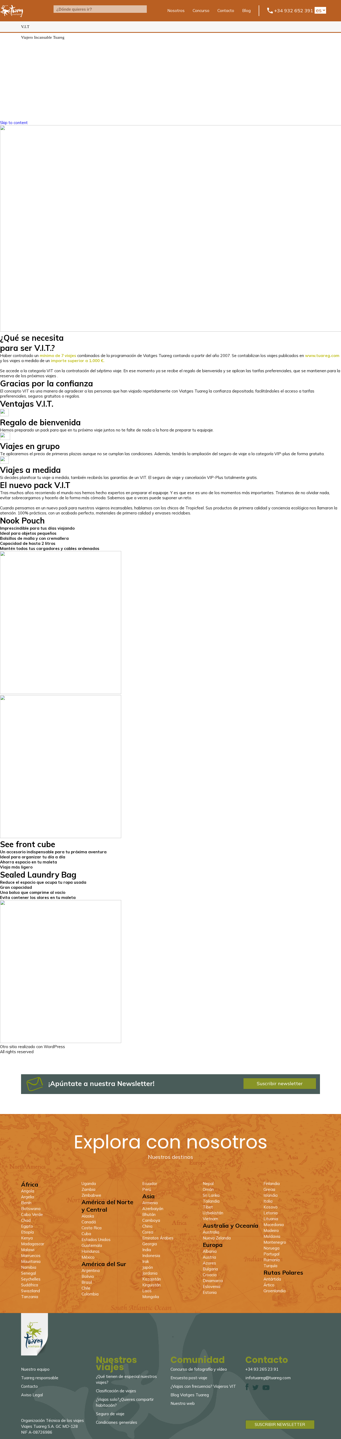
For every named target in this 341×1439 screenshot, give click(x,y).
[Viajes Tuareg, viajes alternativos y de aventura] (11, 20)
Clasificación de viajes (116, 1390)
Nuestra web (182, 1403)
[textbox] (100, 9)
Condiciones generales (116, 1422)
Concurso (201, 10)
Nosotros (176, 10)
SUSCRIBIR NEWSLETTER (280, 1424)
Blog (246, 10)
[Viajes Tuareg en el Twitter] (255, 1388)
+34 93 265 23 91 (261, 1369)
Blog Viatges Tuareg (189, 1394)
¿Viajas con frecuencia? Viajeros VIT (203, 1386)
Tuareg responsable (39, 1377)
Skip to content (14, 122)
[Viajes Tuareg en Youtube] (266, 1388)
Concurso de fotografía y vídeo (198, 1369)
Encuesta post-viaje (188, 1377)
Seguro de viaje (110, 1413)
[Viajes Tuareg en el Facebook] (247, 1388)
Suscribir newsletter (280, 1083)
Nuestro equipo (35, 1369)
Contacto (225, 10)
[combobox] (100, 9)
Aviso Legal (32, 1394)
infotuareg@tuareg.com (268, 1377)
